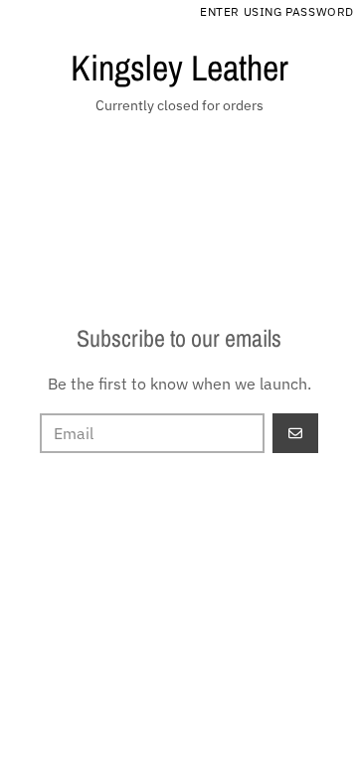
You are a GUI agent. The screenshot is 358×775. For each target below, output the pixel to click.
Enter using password (277, 11)
